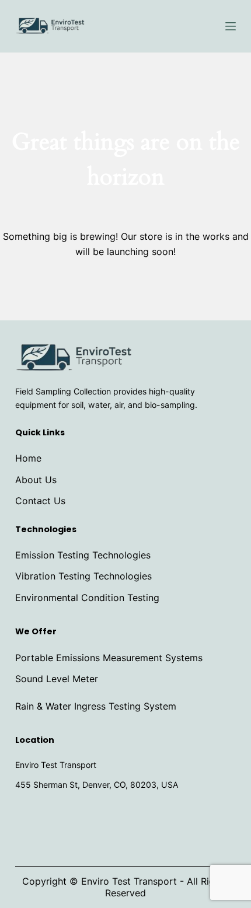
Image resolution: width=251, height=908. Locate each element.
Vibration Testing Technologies (83, 576)
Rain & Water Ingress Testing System (95, 706)
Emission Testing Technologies (83, 555)
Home (28, 458)
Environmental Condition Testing (87, 597)
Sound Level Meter (56, 679)
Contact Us (40, 501)
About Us (36, 480)
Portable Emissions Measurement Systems (109, 657)
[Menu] (230, 26)
